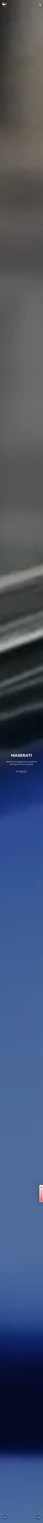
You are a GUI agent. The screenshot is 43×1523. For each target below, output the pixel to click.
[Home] (4, 5)
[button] (39, 4)
